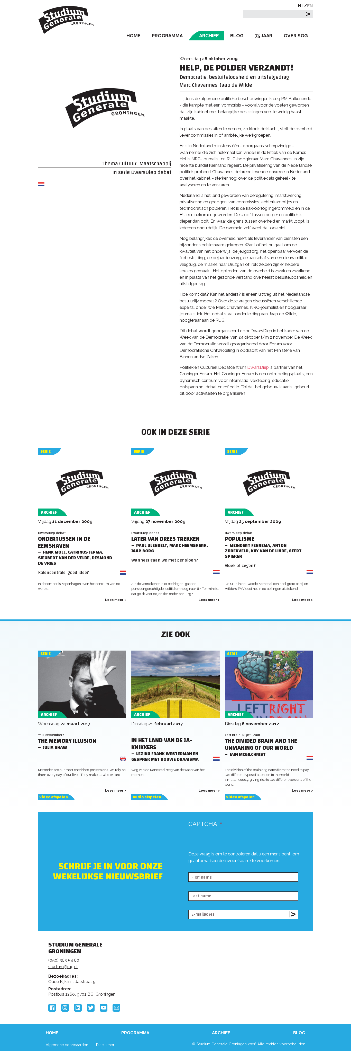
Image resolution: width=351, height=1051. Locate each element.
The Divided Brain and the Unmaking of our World (261, 744)
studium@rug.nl (63, 966)
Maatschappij (155, 164)
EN (310, 5)
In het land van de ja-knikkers (161, 744)
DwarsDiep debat (151, 172)
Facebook (52, 1008)
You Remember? (51, 734)
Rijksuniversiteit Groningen (253, 962)
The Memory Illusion (67, 741)
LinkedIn (78, 1008)
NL (301, 5)
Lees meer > (115, 600)
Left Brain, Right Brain (242, 734)
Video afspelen (53, 797)
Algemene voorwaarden (67, 1045)
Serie (45, 451)
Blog (237, 35)
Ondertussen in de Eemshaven (64, 542)
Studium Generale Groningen (66, 20)
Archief (209, 35)
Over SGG (296, 35)
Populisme (239, 539)
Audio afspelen (147, 797)
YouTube (103, 1008)
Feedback (178, 964)
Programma (167, 35)
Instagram (65, 1008)
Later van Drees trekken (165, 539)
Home (133, 35)
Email (116, 1008)
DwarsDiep (258, 367)
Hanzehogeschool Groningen (253, 980)
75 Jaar (263, 35)
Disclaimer (105, 1045)
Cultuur (127, 164)
